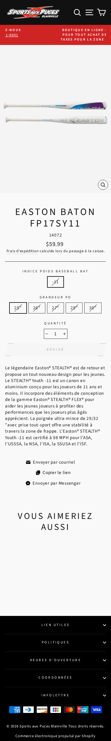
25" (18, 308)
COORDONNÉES (55, 677)
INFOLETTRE (55, 695)
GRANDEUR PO (56, 297)
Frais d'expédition (23, 251)
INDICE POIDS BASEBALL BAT (55, 271)
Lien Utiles (55, 624)
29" (74, 308)
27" (55, 308)
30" (92, 308)
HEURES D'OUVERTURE (55, 660)
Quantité (55, 323)
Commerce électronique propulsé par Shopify (55, 736)
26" (37, 308)
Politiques (55, 642)
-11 (55, 282)
